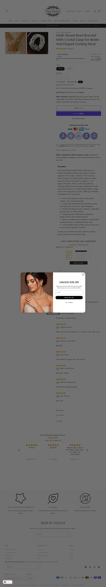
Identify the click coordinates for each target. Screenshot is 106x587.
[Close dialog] (83, 274)
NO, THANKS (69, 302)
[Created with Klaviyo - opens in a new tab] (53, 314)
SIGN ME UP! (69, 297)
